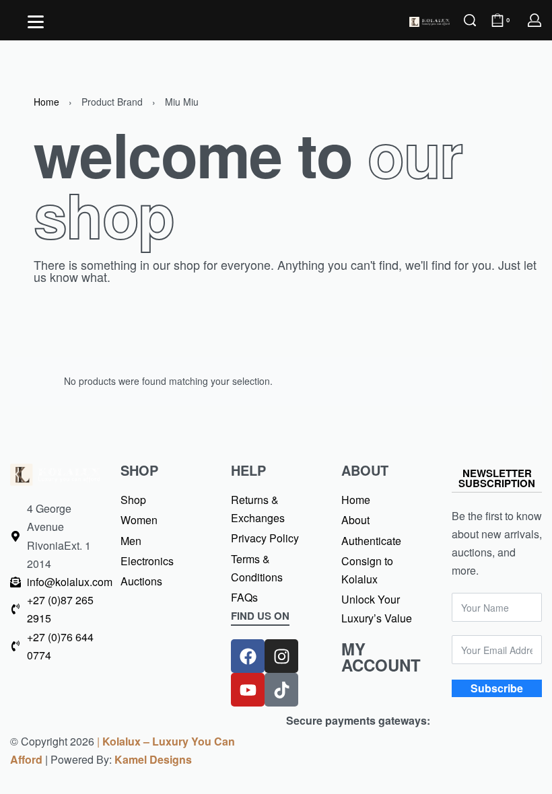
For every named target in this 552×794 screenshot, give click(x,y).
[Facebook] (248, 656)
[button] (260, 618)
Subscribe (497, 688)
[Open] (35, 22)
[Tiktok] (281, 690)
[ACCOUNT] (534, 20)
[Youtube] (248, 690)
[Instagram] (281, 656)
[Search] (470, 20)
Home (46, 101)
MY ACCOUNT (381, 656)
